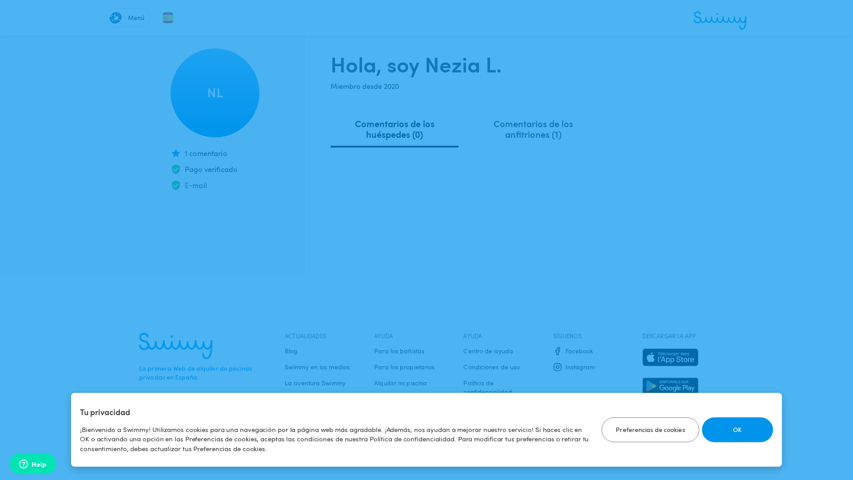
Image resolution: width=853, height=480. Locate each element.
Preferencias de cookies (650, 429)
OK (737, 429)
